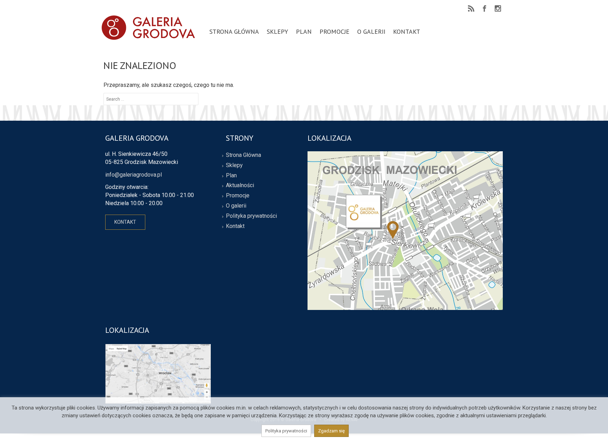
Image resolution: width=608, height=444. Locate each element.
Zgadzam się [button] (331, 430)
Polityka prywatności (251, 216)
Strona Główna (243, 155)
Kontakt (235, 226)
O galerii (236, 205)
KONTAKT (125, 222)
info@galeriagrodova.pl (133, 174)
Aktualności (240, 185)
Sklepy (234, 165)
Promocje (237, 195)
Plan (231, 175)
